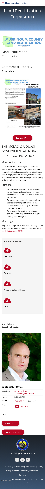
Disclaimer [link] (30, 466)
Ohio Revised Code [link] (13, 432)
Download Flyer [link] (22, 138)
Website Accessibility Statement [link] (25, 471)
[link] (22, 90)
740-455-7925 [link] (20, 401)
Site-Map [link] (22, 475)
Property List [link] (10, 423)
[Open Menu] (3, 3)
